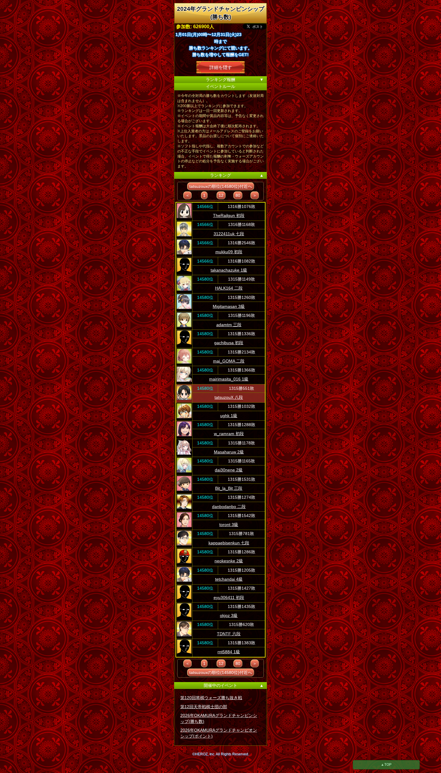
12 (221, 195)
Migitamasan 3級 (229, 306)
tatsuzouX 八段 (228, 397)
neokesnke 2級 (228, 560)
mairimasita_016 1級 (228, 379)
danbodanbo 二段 (229, 506)
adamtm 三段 (229, 324)
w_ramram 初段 (229, 433)
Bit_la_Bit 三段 (228, 488)
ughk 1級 (228, 415)
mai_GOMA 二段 (228, 361)
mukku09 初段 (228, 251)
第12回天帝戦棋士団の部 (203, 706)
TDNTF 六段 (229, 633)
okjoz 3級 (229, 615)
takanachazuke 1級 (229, 270)
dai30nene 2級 (229, 470)
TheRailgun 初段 (228, 215)
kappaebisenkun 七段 (228, 542)
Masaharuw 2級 (229, 452)
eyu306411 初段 (229, 597)
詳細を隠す (220, 67)
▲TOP (386, 764)
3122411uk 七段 (229, 233)
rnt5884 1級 (229, 651)
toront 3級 (228, 524)
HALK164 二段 (229, 288)
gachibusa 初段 (228, 342)
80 (238, 195)
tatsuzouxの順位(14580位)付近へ (220, 186)
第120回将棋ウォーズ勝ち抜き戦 (211, 697)
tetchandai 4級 (229, 579)
